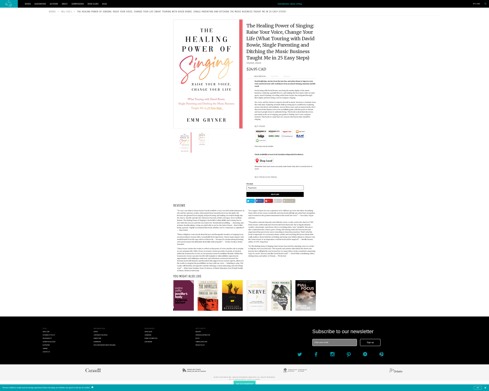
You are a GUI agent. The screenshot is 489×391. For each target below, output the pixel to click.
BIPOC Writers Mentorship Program (104, 345)
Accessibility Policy (49, 335)
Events (96, 331)
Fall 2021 (66, 11)
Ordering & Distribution (202, 335)
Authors (54, 3)
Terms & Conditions (201, 341)
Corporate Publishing (100, 335)
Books (28, 3)
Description (260, 76)
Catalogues (148, 331)
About (65, 3)
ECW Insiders (148, 341)
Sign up (370, 342)
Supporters (46, 345)
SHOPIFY (257, 379)
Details (287, 76)
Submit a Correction (151, 338)
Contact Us (46, 352)
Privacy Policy (200, 345)
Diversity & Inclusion (49, 341)
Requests (198, 331)
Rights (197, 338)
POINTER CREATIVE (240, 379)
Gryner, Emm (253, 62)
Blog (104, 3)
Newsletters (97, 338)
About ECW (46, 331)
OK (478, 388)
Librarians (148, 335)
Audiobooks (40, 3)
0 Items (477, 4)
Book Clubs (93, 3)
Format (249, 184)
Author (274, 76)
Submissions (77, 3)
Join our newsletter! (244, 383)
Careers (45, 348)
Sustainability (47, 338)
